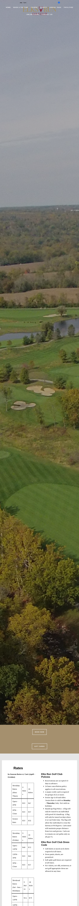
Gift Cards (39, 746)
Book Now (39, 732)
